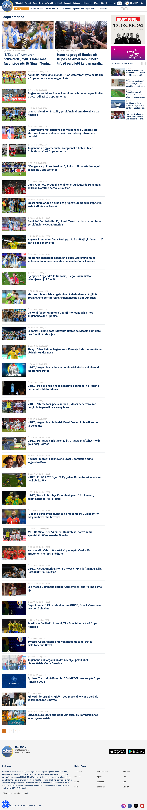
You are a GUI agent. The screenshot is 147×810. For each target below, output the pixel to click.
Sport (59, 3)
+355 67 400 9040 (22, 752)
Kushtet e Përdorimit (18, 793)
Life (102, 3)
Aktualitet (19, 3)
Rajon (35, 3)
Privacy (6, 793)
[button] (5, 804)
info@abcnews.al (22, 750)
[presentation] (141, 64)
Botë (41, 3)
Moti (96, 3)
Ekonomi (67, 3)
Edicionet (87, 3)
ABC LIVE (134, 3)
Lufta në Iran (50, 3)
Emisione (76, 3)
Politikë (28, 3)
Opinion (109, 3)
